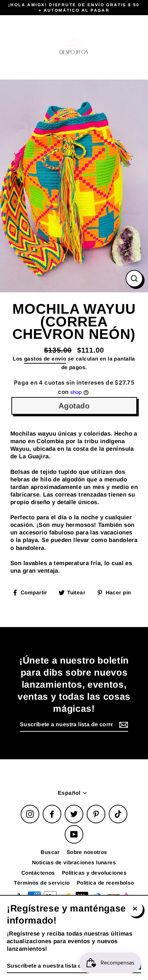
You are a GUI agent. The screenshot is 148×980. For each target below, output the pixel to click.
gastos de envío (45, 359)
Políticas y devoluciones (94, 873)
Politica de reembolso (105, 883)
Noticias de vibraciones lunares (74, 862)
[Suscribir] (122, 725)
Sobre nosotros (87, 852)
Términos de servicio (42, 883)
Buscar (50, 852)
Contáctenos (38, 873)
